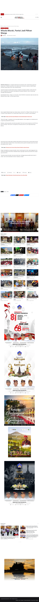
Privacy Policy (33, 600)
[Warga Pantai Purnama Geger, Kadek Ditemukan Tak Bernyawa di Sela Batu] (32, 283)
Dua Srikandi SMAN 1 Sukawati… (6, 265)
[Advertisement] (19, 6)
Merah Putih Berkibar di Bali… (6, 254)
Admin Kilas (4, 35)
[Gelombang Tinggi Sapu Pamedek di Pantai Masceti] (19, 261)
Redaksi (17, 600)
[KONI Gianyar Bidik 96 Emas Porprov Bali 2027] (6, 272)
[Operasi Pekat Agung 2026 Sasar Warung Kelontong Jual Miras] (19, 294)
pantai (7, 191)
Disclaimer (22, 600)
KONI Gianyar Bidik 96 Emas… (6, 276)
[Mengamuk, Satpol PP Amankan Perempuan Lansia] (6, 239)
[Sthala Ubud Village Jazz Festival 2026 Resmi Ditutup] (32, 272)
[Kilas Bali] (19, 17)
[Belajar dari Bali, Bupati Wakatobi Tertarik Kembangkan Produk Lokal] (22, 527)
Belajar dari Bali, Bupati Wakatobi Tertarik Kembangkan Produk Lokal (14, 14)
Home (2, 26)
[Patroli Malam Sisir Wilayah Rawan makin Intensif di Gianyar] (19, 250)
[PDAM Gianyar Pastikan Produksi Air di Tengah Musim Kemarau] (19, 239)
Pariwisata (6, 28)
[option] (19, 222)
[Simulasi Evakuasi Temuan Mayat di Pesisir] (6, 294)
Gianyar (5, 26)
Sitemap (37, 600)
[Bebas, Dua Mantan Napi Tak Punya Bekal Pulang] (32, 250)
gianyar (5, 191)
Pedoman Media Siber (27, 600)
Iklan (19, 600)
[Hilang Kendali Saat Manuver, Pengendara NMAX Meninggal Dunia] (19, 272)
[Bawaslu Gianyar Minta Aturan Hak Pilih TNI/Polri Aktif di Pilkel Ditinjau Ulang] (32, 294)
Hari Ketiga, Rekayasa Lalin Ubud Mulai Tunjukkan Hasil (19, 222)
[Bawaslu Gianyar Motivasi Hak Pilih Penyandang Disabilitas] (32, 261)
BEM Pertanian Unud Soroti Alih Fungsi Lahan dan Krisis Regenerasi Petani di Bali (31, 531)
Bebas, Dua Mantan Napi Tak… (32, 254)
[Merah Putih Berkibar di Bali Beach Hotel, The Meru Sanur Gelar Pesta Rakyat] (6, 250)
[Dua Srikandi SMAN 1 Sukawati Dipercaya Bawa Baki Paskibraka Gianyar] (6, 261)
